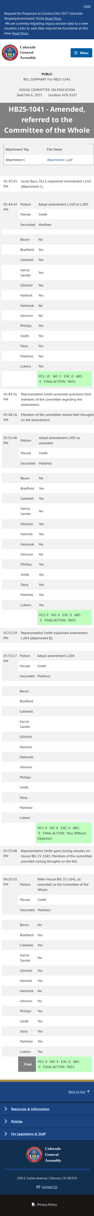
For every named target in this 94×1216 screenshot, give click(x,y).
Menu (84, 53)
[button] (47, 1109)
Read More (53, 18)
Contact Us (49, 1187)
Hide (87, 6)
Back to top (76, 1091)
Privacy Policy (47, 1204)
